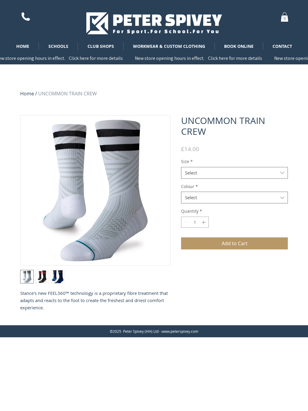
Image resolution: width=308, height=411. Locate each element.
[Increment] (204, 222)
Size (187, 161)
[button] (284, 17)
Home (27, 93)
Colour (189, 186)
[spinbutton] (194, 222)
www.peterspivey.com (180, 331)
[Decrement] (185, 222)
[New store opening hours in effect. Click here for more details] (154, 58)
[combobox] (234, 173)
